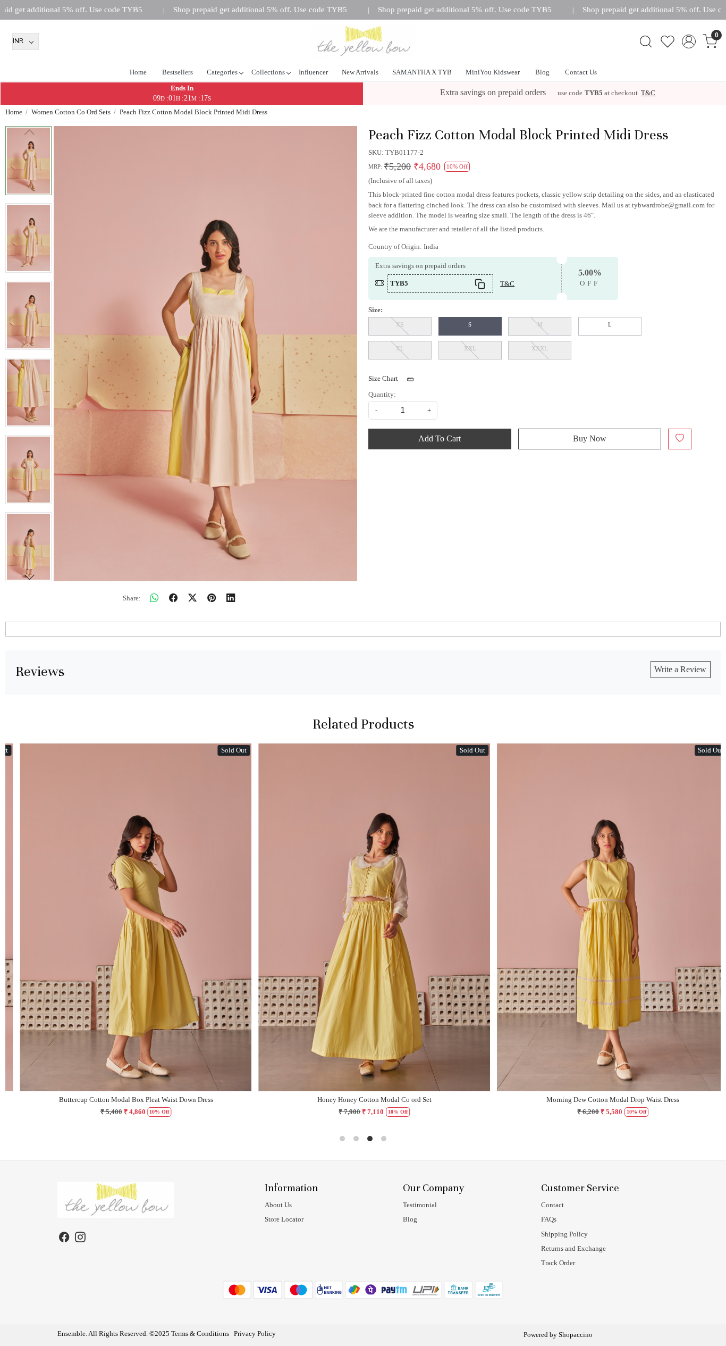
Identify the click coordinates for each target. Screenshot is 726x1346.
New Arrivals (360, 72)
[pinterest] (211, 598)
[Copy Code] (480, 283)
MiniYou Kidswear (493, 72)
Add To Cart (439, 438)
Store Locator (284, 1219)
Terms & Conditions (200, 1333)
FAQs (548, 1219)
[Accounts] (688, 41)
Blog (542, 72)
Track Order (558, 1263)
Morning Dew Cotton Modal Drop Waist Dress (553, 1099)
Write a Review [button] (680, 669)
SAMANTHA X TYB (422, 72)
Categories (222, 72)
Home (138, 72)
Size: (375, 310)
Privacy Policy (255, 1333)
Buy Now (589, 438)
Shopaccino (576, 1335)
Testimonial (420, 1205)
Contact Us (581, 72)
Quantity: (382, 394)
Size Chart (384, 378)
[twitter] (192, 598)
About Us (278, 1205)
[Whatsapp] (154, 598)
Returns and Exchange (573, 1248)
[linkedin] (230, 598)
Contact (552, 1205)
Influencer (313, 72)
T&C (648, 93)
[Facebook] (64, 1239)
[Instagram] (80, 1239)
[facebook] (173, 598)
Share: (132, 598)
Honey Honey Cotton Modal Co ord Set (315, 1099)
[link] (645, 41)
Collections (268, 72)
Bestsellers (177, 72)
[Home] (363, 41)
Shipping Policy (564, 1234)
